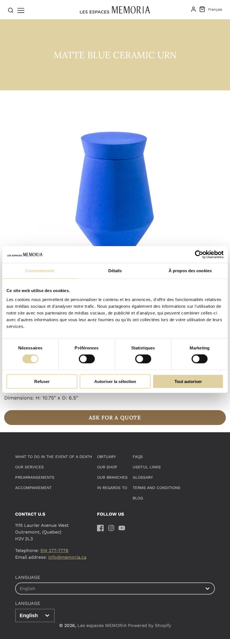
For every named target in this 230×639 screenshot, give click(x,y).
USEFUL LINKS (147, 467)
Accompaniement (33, 487)
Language (27, 603)
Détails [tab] (115, 270)
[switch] (87, 358)
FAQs (138, 456)
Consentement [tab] (39, 270)
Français (215, 9)
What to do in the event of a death (53, 456)
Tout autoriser (188, 381)
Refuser (42, 381)
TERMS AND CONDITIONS (156, 487)
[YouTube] (121, 528)
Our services (29, 467)
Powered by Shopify (149, 625)
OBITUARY (106, 456)
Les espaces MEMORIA (102, 625)
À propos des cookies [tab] (190, 270)
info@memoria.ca (67, 557)
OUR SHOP (107, 467)
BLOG (138, 498)
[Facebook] (100, 528)
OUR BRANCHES (112, 477)
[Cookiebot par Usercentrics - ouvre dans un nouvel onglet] (199, 254)
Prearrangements (34, 477)
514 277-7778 (54, 550)
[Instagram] (111, 528)
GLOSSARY (143, 477)
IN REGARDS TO (112, 487)
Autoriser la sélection (115, 381)
